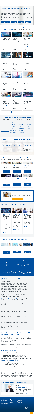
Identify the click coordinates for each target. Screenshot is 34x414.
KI (8, 298)
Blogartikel (7, 303)
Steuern (17, 298)
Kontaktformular (25, 393)
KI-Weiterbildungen (11, 29)
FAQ (17, 403)
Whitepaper (2, 303)
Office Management (13, 298)
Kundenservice (22, 326)
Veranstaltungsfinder (19, 400)
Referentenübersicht (19, 402)
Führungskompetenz (4, 298)
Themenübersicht (19, 401)
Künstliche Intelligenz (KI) (11, 295)
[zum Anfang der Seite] (31, 413)
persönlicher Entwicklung (23, 298)
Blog (17, 404)
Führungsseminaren (5, 29)
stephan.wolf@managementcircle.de (22, 387)
